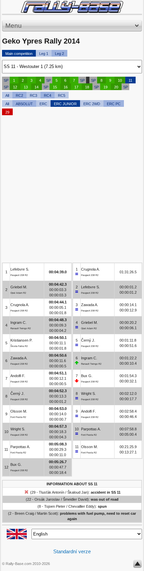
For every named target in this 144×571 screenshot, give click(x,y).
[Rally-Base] (72, 7)
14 (36, 87)
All (7, 95)
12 (15, 87)
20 (116, 87)
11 (130, 80)
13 (26, 87)
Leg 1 (43, 54)
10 (120, 80)
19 (105, 87)
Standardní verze (72, 551)
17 (76, 87)
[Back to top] (137, 565)
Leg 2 (59, 54)
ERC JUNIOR (65, 104)
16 (66, 87)
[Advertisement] (72, 191)
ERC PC (114, 104)
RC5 (61, 95)
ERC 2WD (91, 104)
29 (7, 112)
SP (6, 80)
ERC (43, 104)
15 (55, 87)
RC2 (19, 95)
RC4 (47, 95)
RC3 (33, 95)
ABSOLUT (24, 104)
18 (87, 87)
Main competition (18, 54)
